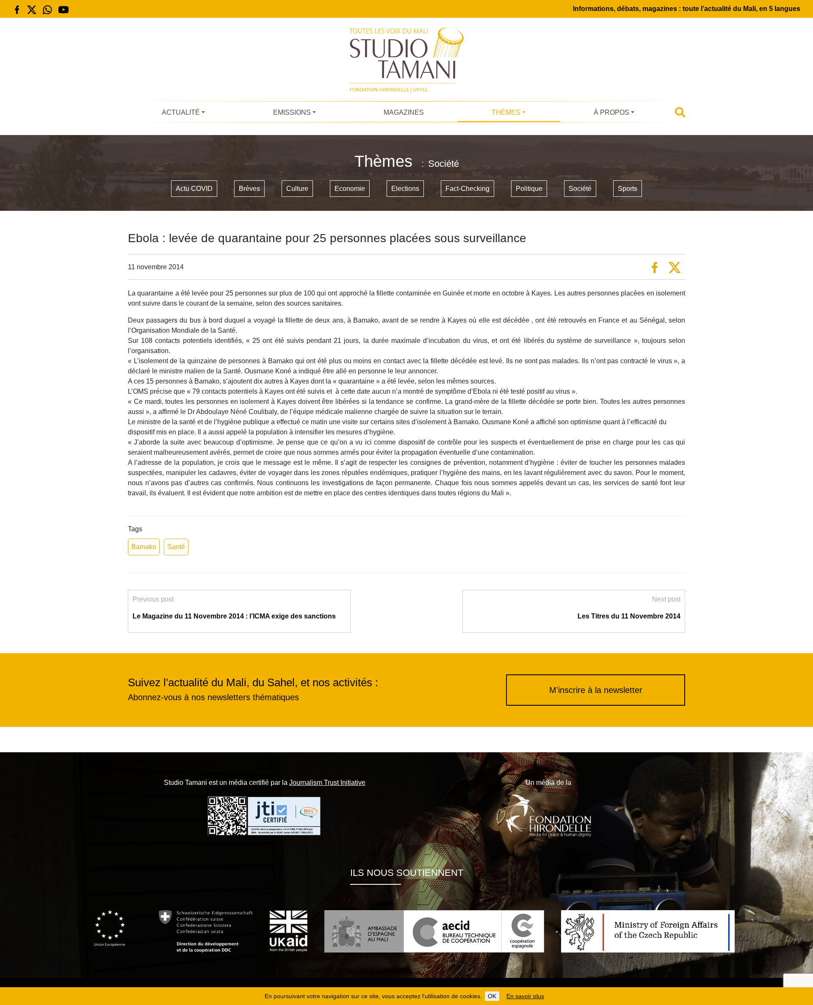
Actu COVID (194, 188)
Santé (176, 546)
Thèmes (506, 112)
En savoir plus (525, 996)
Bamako (143, 546)
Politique (529, 188)
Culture (297, 188)
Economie (350, 188)
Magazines (404, 112)
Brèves (249, 188)
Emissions (292, 112)
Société (580, 188)
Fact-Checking (467, 188)
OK (492, 996)
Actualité (181, 112)
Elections (405, 188)
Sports (627, 188)
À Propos (611, 112)
